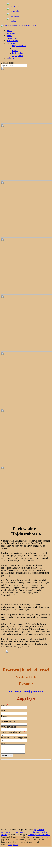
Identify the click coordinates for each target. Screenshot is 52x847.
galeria (9, 35)
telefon (5, 710)
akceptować (13, 844)
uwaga (4, 743)
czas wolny (12, 43)
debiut (9, 30)
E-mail (5, 716)
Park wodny (17, 53)
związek (10, 58)
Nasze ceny (12, 38)
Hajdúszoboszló (19, 45)
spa (13, 48)
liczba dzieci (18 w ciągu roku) (14, 737)
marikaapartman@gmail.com (26, 691)
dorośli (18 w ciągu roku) (13, 732)
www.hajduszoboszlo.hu (39, 834)
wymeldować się (9, 727)
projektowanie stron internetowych (16, 832)
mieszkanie (11, 33)
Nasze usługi (12, 40)
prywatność (39, 829)
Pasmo (15, 50)
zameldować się (9, 721)
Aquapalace (17, 55)
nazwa (4, 705)
